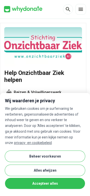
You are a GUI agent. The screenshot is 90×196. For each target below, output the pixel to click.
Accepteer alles (45, 183)
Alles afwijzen (45, 170)
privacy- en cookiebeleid (33, 143)
